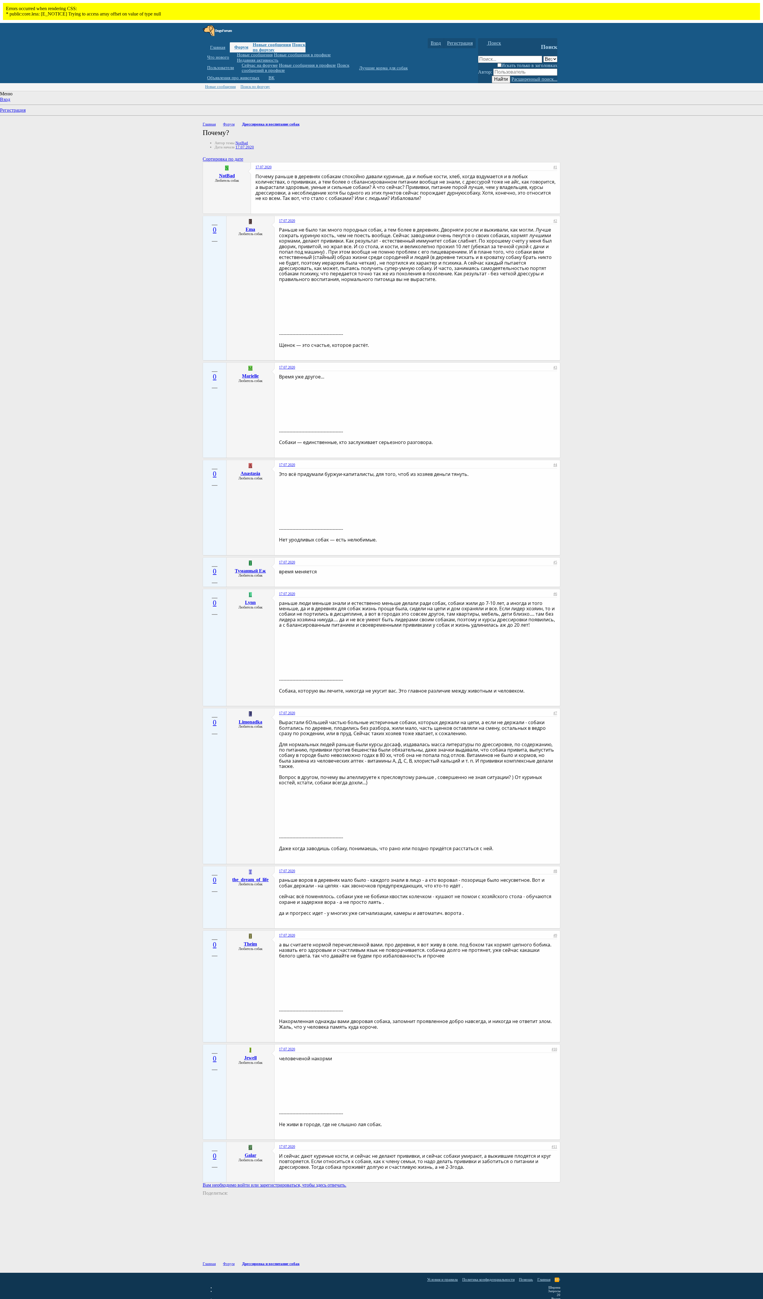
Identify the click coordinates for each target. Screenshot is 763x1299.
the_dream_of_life (250, 879)
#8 (555, 871)
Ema (250, 229)
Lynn (250, 602)
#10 (554, 1049)
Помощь (526, 1279)
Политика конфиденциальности (488, 1279)
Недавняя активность (257, 60)
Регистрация (13, 110)
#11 (554, 1147)
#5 (555, 562)
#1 (555, 167)
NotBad (241, 143)
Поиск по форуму (255, 86)
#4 (555, 465)
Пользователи (220, 67)
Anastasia (250, 473)
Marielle (250, 375)
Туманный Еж (250, 570)
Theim (250, 943)
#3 (555, 367)
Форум (241, 47)
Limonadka (250, 721)
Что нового (218, 57)
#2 (555, 221)
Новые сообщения (272, 44)
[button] (233, 57)
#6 (555, 594)
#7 (555, 713)
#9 (555, 935)
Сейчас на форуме (260, 65)
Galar (250, 1155)
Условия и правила (442, 1279)
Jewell (250, 1057)
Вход (5, 99)
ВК (272, 77)
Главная (217, 47)
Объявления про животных (233, 77)
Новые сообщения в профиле (302, 54)
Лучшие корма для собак (383, 68)
